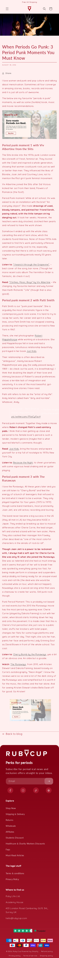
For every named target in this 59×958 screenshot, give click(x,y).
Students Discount (15, 837)
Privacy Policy (12, 879)
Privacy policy (15, 956)
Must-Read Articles (15, 855)
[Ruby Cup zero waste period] (29, 138)
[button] (7, 9)
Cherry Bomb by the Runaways (29, 654)
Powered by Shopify (30, 951)
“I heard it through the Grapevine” (31, 264)
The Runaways (18, 664)
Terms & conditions (15, 873)
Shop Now (11, 808)
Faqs (8, 849)
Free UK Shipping (29, 2)
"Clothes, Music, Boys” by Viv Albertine (29, 282)
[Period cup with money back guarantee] (30, 721)
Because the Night (23, 462)
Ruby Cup (17, 951)
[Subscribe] (49, 781)
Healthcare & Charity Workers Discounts (25, 843)
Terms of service (30, 956)
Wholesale (11, 826)
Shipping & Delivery (15, 814)
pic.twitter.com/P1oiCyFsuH (26, 416)
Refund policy (47, 951)
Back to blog (14, 734)
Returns (9, 820)
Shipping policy (46, 956)
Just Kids (31, 351)
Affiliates (10, 832)
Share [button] (8, 73)
